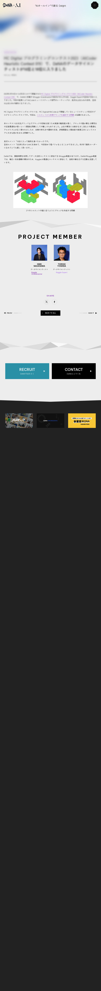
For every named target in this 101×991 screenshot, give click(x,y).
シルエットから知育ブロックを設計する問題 (55, 115)
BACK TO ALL (50, 313)
